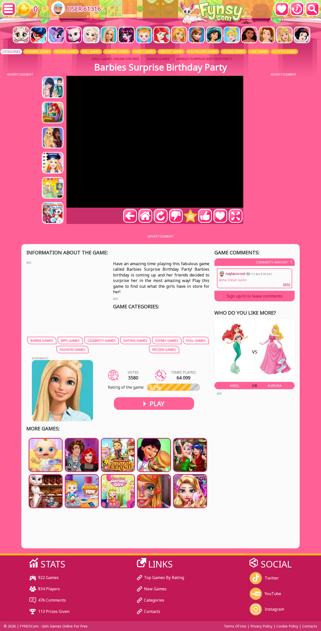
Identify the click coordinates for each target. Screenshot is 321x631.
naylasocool (236, 273)
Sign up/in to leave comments (254, 296)
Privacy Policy (261, 626)
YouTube (273, 593)
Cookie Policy (287, 626)
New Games (155, 589)
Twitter (272, 578)
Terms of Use (235, 626)
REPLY (286, 284)
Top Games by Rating (164, 577)
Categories (154, 600)
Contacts (152, 611)
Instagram (274, 609)
